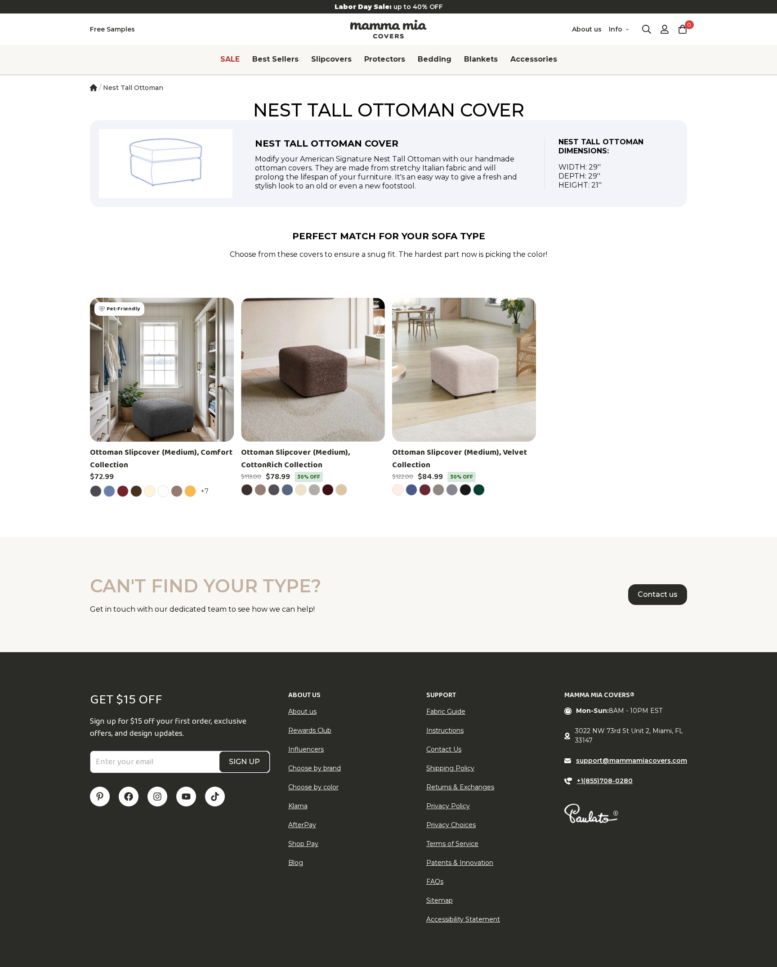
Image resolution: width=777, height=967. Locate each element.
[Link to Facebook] (128, 796)
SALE (230, 59)
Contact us (658, 594)
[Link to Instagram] (157, 796)
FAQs (434, 881)
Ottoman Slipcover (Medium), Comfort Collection (161, 458)
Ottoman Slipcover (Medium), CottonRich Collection (295, 458)
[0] (682, 29)
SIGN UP (244, 761)
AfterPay (302, 825)
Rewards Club (309, 730)
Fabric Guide (445, 711)
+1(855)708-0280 (605, 781)
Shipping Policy (450, 768)
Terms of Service (452, 844)
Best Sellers (275, 59)
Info (615, 29)
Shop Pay (303, 844)
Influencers (306, 749)
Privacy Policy (448, 806)
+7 (206, 491)
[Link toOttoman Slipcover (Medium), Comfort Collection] (162, 370)
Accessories (533, 59)
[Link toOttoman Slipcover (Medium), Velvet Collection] (464, 370)
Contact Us (443, 749)
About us (587, 29)
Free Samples (112, 29)
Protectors (384, 59)
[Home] (93, 87)
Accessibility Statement (463, 919)
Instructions (445, 730)
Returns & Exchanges (460, 787)
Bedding (434, 59)
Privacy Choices (451, 825)
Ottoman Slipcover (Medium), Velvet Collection (459, 458)
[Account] (664, 29)
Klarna (298, 806)
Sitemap (439, 900)
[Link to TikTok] (215, 796)
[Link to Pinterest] (100, 796)
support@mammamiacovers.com (631, 761)
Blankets (481, 59)
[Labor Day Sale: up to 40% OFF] (388, 6)
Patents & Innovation (459, 863)
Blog (295, 863)
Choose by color (313, 787)
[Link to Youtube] (186, 796)
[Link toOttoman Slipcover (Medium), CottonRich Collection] (313, 370)
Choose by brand (314, 768)
